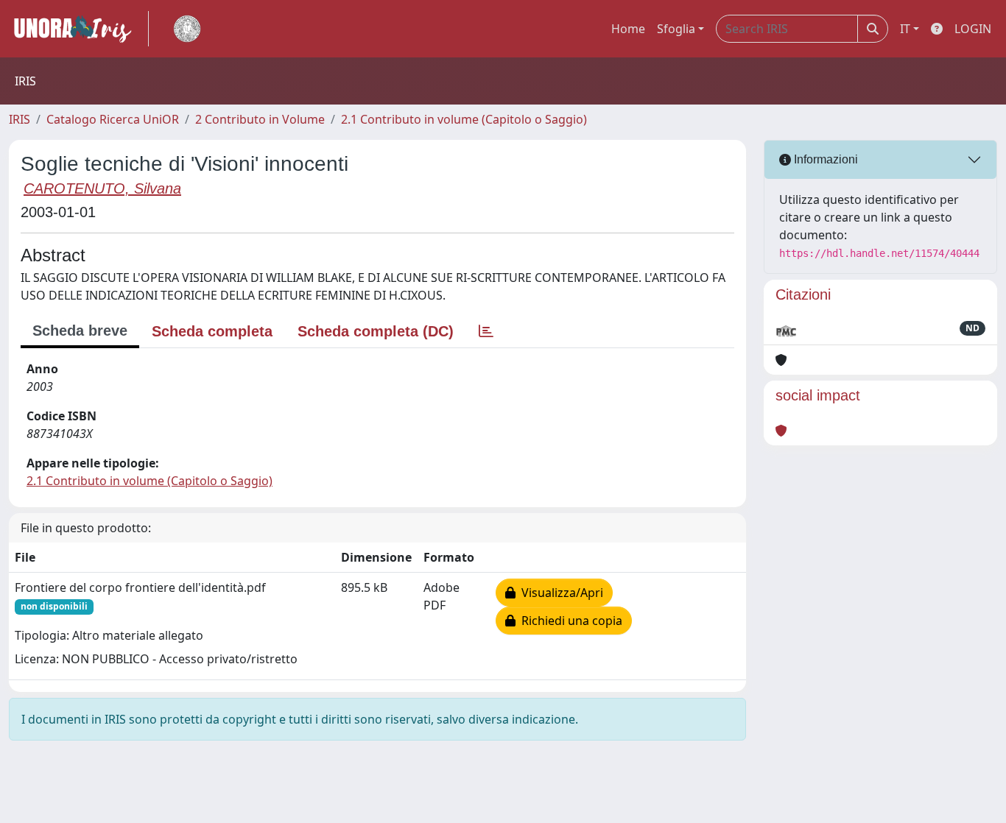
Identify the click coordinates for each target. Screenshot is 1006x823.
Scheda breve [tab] (79, 330)
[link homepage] (79, 28)
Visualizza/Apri (559, 592)
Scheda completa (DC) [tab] (376, 331)
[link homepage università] (187, 28)
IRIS (19, 119)
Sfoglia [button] (676, 29)
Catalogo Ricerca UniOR (112, 119)
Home (628, 29)
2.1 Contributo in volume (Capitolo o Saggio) (464, 119)
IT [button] (905, 29)
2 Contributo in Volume (260, 119)
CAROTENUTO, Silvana (102, 188)
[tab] (486, 331)
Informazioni (824, 159)
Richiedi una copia (569, 620)
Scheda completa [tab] (212, 331)
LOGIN (972, 29)
